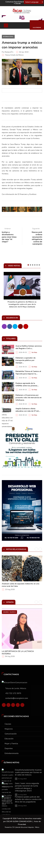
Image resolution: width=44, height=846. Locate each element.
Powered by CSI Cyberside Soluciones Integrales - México (22, 827)
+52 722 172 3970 (13, 693)
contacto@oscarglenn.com (16, 698)
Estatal (6, 347)
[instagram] (22, 705)
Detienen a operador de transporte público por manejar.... (25, 360)
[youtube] (18, 705)
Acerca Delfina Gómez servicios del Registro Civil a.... (29, 347)
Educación (8, 385)
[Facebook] (4, 705)
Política (7, 410)
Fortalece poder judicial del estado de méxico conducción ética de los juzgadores (28, 799)
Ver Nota (34, 352)
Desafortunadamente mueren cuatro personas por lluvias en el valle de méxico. (28, 772)
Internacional (8, 36)
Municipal (7, 373)
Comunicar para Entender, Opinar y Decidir (19, 3)
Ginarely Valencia (9, 612)
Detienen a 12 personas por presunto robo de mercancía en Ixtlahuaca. (29, 397)
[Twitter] (8, 705)
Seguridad (8, 359)
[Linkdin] (13, 705)
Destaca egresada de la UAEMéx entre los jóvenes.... (27, 384)
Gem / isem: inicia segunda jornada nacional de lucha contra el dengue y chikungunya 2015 (27, 787)
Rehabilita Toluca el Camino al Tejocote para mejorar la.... (28, 372)
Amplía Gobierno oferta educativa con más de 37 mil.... (28, 409)
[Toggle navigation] (6, 25)
